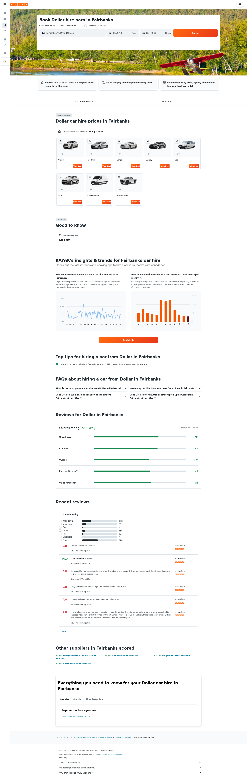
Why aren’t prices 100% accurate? (75, 772)
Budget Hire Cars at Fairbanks (172, 655)
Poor (65, 540)
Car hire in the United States (84, 737)
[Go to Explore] (5, 39)
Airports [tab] (77, 699)
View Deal (77, 166)
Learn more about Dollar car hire (76, 716)
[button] (5, 4)
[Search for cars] (5, 25)
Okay (65, 530)
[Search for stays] (5, 19)
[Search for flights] (5, 13)
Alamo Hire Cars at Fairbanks (73, 663)
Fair (64, 533)
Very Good (68, 524)
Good (65, 527)
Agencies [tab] (64, 699)
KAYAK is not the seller (69, 762)
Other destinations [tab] (94, 699)
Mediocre (67, 536)
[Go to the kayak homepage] (19, 4)
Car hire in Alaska (105, 737)
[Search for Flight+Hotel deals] (5, 31)
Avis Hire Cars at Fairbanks (121, 655)
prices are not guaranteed (112, 754)
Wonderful (68, 520)
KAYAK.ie (59, 737)
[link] (128, 340)
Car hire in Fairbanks (123, 737)
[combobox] (47, 25)
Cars (67, 737)
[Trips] (5, 53)
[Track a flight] (5, 45)
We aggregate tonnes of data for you (76, 767)
